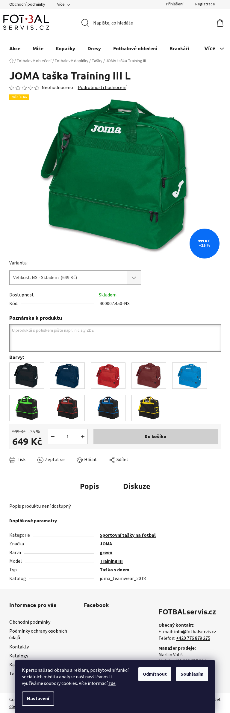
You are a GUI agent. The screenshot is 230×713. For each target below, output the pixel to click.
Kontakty (19, 647)
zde (112, 683)
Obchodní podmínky (27, 4)
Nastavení (38, 698)
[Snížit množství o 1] (52, 436)
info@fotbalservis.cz (195, 631)
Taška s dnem (114, 570)
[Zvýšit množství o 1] (82, 436)
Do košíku (156, 436)
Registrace (205, 4)
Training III (111, 561)
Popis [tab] (89, 486)
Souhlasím (192, 674)
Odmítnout (155, 674)
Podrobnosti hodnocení (102, 87)
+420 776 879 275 (193, 638)
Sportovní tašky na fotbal (128, 535)
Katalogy (18, 656)
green (106, 552)
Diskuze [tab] (136, 486)
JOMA (106, 544)
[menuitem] (14, 48)
